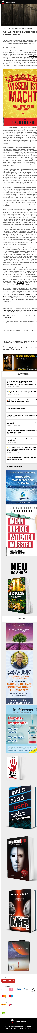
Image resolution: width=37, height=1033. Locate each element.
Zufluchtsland (20, 139)
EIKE (8, 410)
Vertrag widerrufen (8, 980)
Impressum (28, 1026)
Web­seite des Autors (29, 330)
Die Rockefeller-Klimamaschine (16, 408)
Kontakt (28, 1030)
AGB (31, 1028)
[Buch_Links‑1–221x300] (16, 767)
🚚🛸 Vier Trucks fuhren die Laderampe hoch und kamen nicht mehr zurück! (21, 458)
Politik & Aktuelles (27, 28)
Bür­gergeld (20, 282)
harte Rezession (25, 294)
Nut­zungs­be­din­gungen (20, 1028)
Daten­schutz (8, 1028)
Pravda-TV (9, 386)
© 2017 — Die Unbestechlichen (14, 1026)
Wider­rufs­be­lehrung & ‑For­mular (14, 1030)
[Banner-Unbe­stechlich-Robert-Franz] (19, 636)
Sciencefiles (10, 425)
